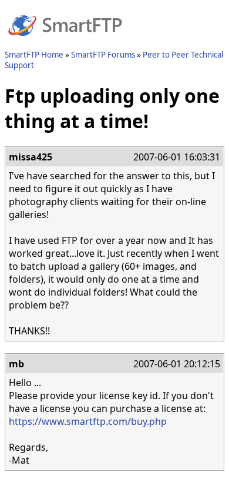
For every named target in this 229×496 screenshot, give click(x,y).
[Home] (65, 42)
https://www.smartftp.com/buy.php (88, 421)
